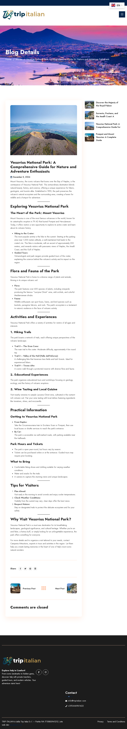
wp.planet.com (16, 724)
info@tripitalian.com (77, 700)
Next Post (59, 588)
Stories (19, 59)
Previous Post (29, 588)
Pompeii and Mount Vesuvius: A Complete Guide (106, 137)
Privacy (100, 721)
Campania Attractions (19, 543)
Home (8, 59)
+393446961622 (76, 705)
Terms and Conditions (116, 721)
